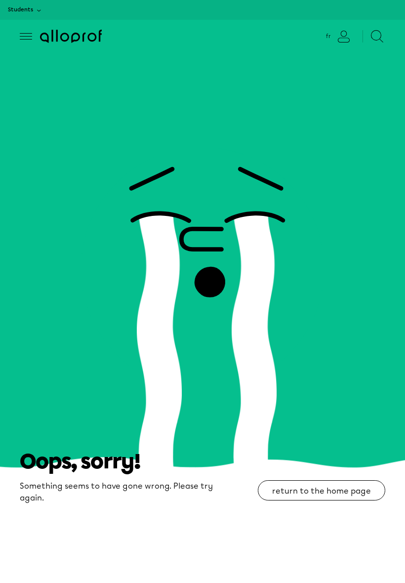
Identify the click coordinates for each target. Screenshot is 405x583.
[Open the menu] (26, 36)
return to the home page (321, 491)
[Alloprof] (71, 36)
